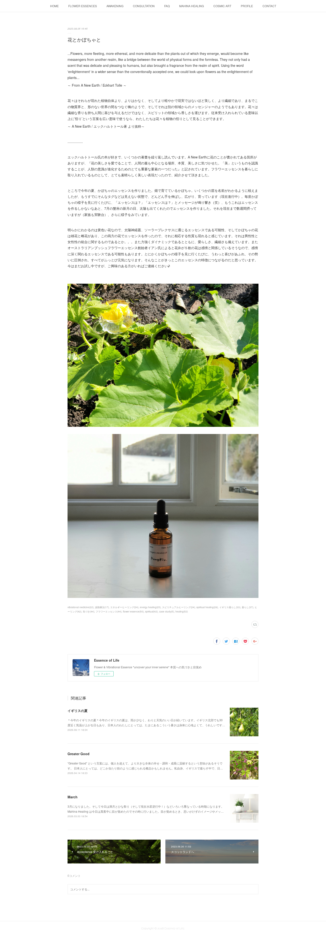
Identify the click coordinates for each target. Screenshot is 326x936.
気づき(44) (88, 611)
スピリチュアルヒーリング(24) (178, 607)
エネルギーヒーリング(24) (124, 607)
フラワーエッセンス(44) (108, 611)
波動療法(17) (102, 607)
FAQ (167, 6)
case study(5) (166, 611)
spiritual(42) (151, 611)
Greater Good (78, 753)
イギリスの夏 (78, 710)
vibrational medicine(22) (81, 607)
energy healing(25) (150, 607)
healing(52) (181, 611)
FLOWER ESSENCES (82, 6)
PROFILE (247, 6)
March (73, 797)
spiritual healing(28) (207, 607)
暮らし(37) (247, 607)
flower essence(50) (133, 611)
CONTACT (269, 6)
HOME (54, 6)
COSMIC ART (222, 6)
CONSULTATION (144, 6)
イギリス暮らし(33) (229, 607)
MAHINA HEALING (191, 6)
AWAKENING (114, 6)
